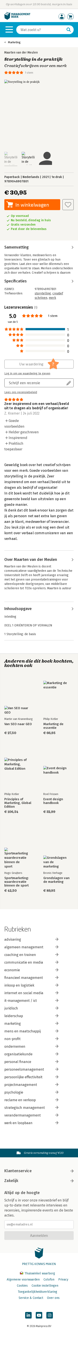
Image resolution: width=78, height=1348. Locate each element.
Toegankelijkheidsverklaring (37, 1292)
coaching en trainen (20, 955)
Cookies (22, 1286)
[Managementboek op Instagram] (49, 1315)
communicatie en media (23, 962)
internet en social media (23, 993)
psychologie (13, 1092)
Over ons (53, 1298)
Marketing (14, 42)
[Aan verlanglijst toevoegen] (68, 204)
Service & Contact (31, 1298)
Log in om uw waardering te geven (27, 373)
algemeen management (23, 947)
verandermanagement (22, 1115)
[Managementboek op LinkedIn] (28, 1315)
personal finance (17, 1062)
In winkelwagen (32, 205)
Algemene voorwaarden (23, 1279)
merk (52, 298)
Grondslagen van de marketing (56, 880)
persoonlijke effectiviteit (23, 1077)
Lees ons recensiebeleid (20, 392)
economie (12, 970)
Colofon (49, 1279)
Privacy (63, 1279)
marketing (12, 1023)
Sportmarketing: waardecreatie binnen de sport (16, 881)
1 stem (29, 72)
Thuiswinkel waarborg (39, 1273)
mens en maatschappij (22, 1031)
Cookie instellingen (45, 1286)
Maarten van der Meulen (21, 52)
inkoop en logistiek (19, 985)
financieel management (23, 978)
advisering (12, 939)
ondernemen (14, 1046)
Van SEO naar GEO (18, 724)
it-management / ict (20, 1001)
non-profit (12, 1039)
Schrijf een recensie (24, 383)
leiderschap (13, 1016)
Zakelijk (11, 1180)
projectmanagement (20, 1085)
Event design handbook (53, 801)
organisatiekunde (18, 1054)
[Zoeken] (68, 29)
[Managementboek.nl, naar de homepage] (17, 19)
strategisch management (24, 1108)
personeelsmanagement (24, 1069)
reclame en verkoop (20, 1100)
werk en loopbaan (18, 1123)
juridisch (11, 1008)
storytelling (43, 293)
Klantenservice (18, 1170)
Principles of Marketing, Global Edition (17, 803)
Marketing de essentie (53, 726)
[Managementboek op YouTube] (39, 1315)
